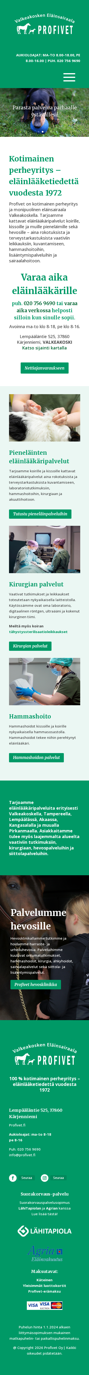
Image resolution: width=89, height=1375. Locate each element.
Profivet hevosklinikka (35, 984)
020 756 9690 (68, 60)
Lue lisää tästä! (45, 1213)
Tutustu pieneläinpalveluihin (40, 514)
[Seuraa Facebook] (13, 1178)
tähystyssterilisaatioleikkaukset (38, 631)
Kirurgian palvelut (30, 646)
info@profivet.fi (22, 1154)
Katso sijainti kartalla (44, 348)
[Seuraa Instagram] (44, 1178)
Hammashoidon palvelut (36, 757)
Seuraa (26, 1177)
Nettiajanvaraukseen (45, 368)
